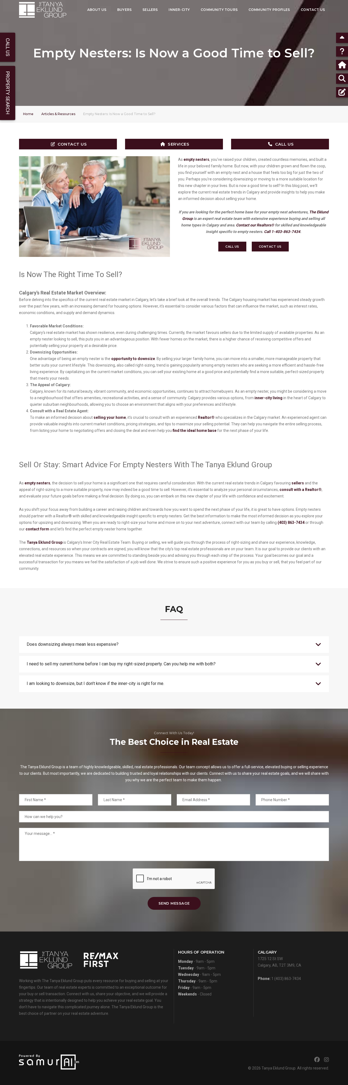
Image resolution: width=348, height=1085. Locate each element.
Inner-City (179, 10)
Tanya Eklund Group (279, 1068)
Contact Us (313, 10)
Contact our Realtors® (255, 225)
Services (178, 144)
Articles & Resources (58, 114)
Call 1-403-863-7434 (282, 231)
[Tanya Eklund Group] (42, 10)
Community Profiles (269, 10)
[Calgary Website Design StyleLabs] (49, 1061)
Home (28, 114)
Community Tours (219, 10)
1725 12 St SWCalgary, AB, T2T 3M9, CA (279, 958)
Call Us (284, 144)
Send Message (174, 903)
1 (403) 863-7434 (286, 978)
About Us (96, 10)
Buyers (124, 10)
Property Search (8, 93)
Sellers (150, 10)
